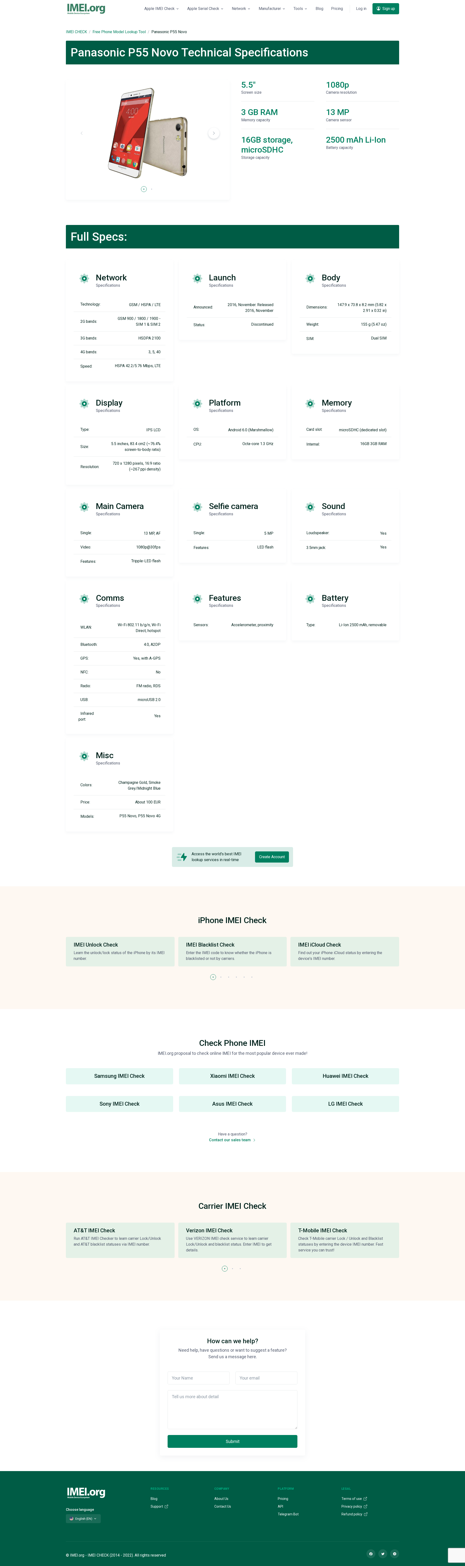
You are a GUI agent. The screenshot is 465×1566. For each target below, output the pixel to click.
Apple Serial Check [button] (203, 8)
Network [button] (239, 8)
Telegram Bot (288, 1514)
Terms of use (352, 1499)
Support (157, 1506)
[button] (213, 133)
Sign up (388, 8)
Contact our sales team (230, 1140)
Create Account (272, 857)
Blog (319, 8)
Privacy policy (352, 1506)
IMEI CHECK (76, 32)
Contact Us (222, 1506)
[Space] (86, 1492)
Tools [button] (298, 8)
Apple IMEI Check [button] (159, 8)
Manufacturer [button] (270, 8)
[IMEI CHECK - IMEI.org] (86, 9)
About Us (221, 1499)
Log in (361, 8)
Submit (233, 1441)
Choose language (80, 1510)
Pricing (337, 8)
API (280, 1506)
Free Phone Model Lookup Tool (119, 32)
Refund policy (352, 1514)
